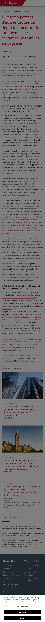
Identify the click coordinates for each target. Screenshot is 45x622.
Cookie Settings (22, 606)
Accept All (22, 618)
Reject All (22, 612)
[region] (22, 608)
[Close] (41, 598)
